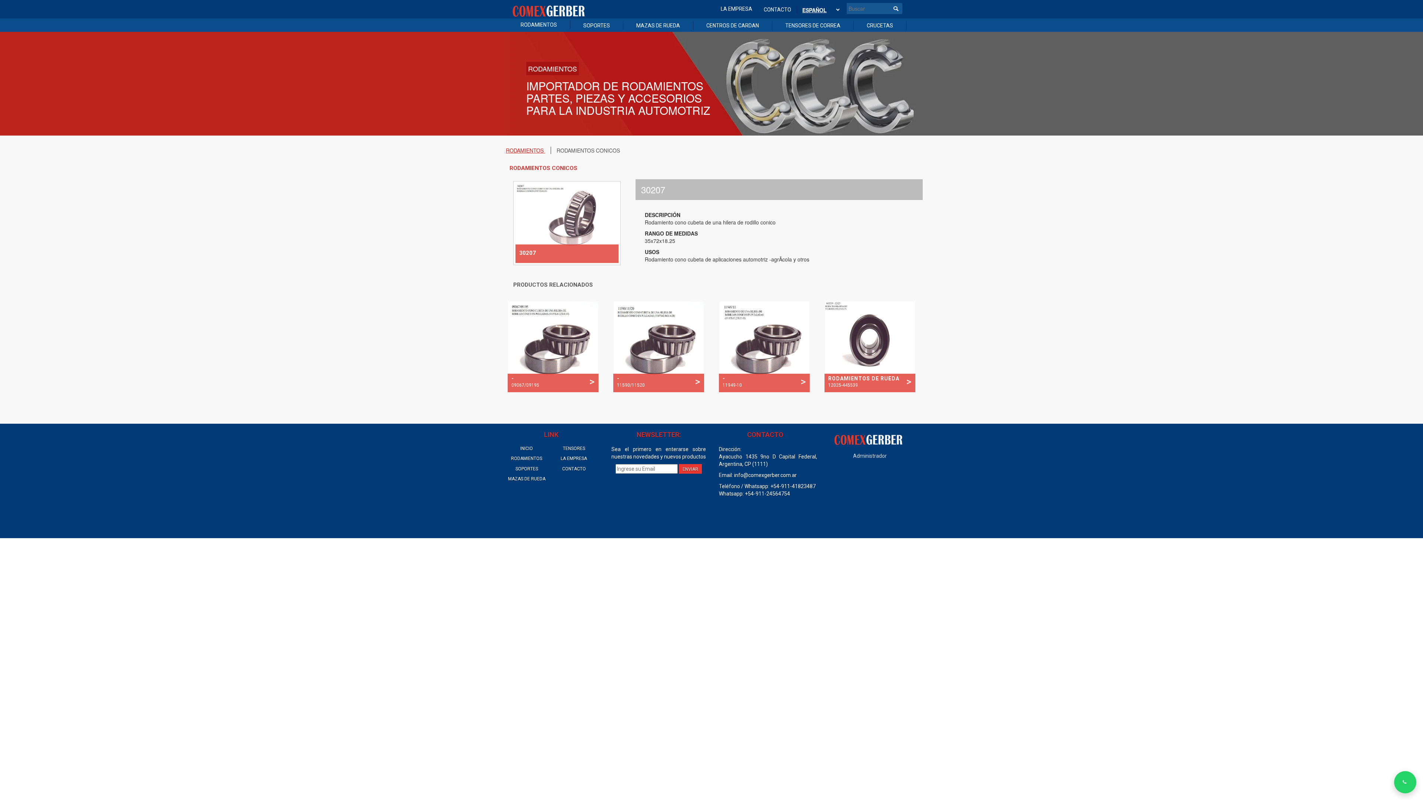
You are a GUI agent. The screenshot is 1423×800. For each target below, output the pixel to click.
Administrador (870, 456)
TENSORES (574, 448)
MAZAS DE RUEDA (658, 26)
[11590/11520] (658, 345)
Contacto (777, 10)
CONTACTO (574, 468)
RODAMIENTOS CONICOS (588, 150)
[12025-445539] (870, 345)
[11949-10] (764, 345)
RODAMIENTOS (539, 25)
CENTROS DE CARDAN (732, 26)
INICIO (526, 448)
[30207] (567, 222)
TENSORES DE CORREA (812, 26)
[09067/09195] (553, 345)
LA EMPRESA (574, 458)
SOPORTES (596, 26)
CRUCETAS (880, 26)
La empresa (736, 9)
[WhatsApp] (1405, 782)
